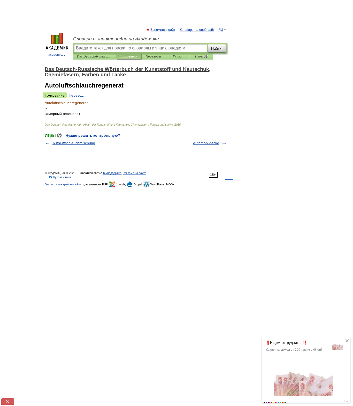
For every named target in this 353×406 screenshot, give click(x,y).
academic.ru (57, 54)
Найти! (216, 48)
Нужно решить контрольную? (93, 135)
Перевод (76, 95)
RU (220, 30)
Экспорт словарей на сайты (63, 184)
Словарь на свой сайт (197, 30)
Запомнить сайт (163, 30)
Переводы (153, 56)
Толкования (128, 56)
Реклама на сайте (134, 173)
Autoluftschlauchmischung (73, 143)
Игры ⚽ (201, 56)
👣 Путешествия (60, 177)
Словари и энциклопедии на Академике (116, 38)
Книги (177, 56)
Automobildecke (206, 143)
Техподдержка (112, 173)
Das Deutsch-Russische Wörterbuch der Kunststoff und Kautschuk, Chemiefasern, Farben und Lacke (94, 56)
